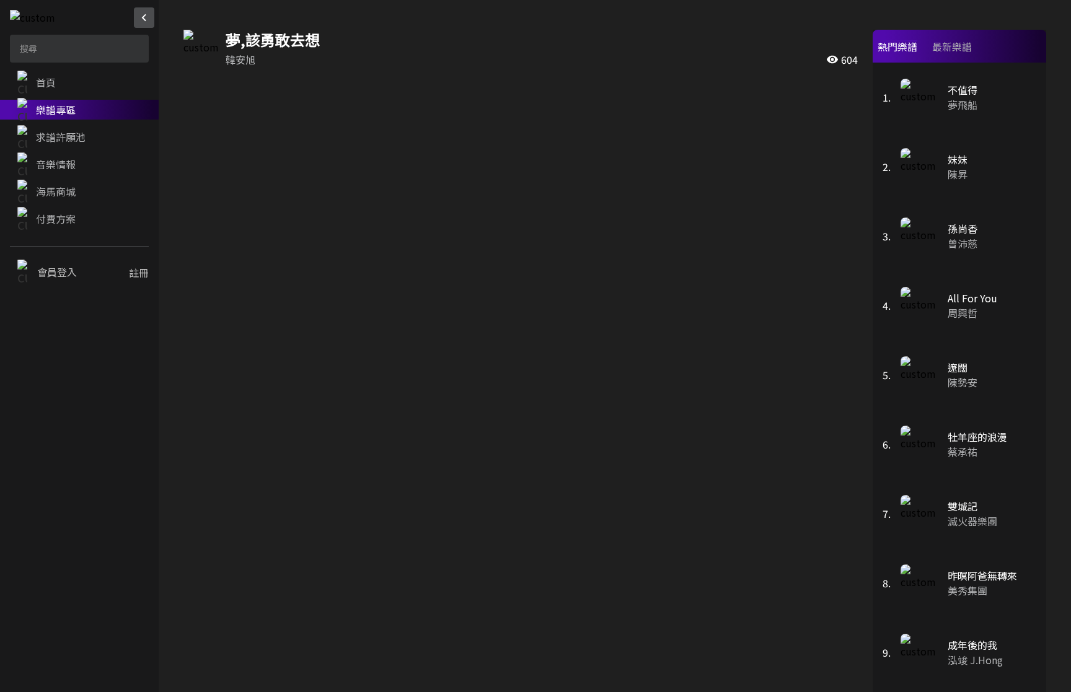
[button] (79, 82)
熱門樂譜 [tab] (897, 46)
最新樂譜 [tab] (952, 46)
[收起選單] (144, 17)
